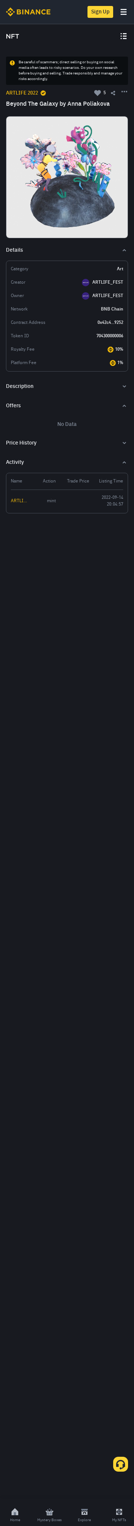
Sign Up (100, 12)
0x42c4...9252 (110, 323)
